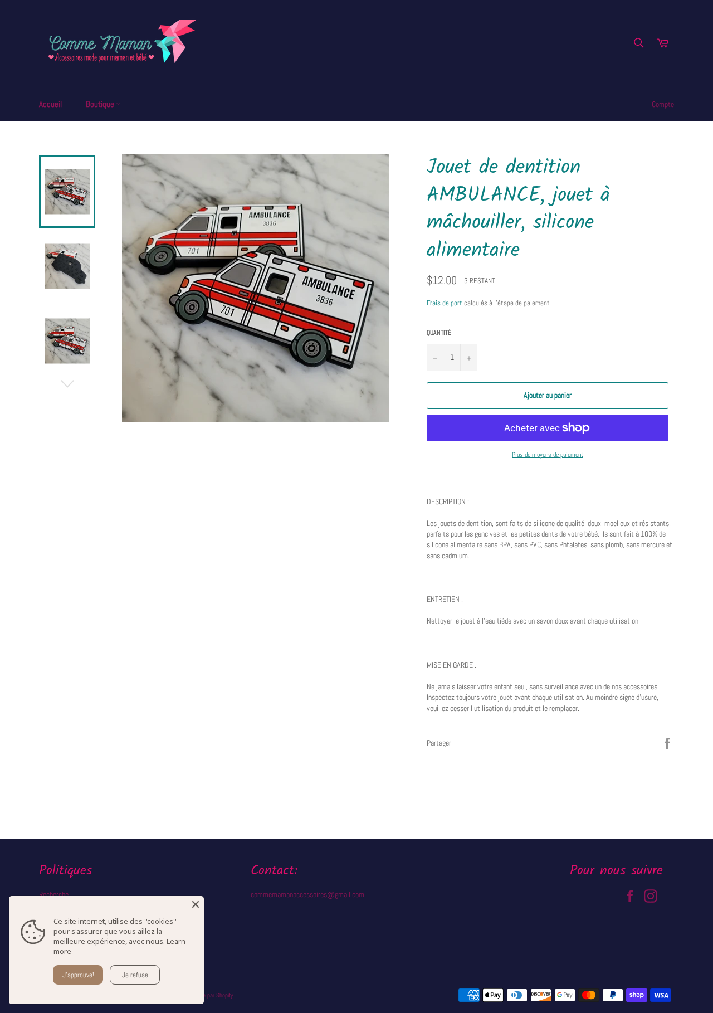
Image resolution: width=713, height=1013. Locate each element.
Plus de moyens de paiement (547, 454)
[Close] (195, 904)
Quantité (439, 332)
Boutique (101, 104)
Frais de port (444, 303)
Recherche (54, 894)
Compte (663, 104)
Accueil (50, 104)
